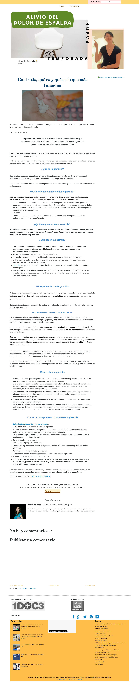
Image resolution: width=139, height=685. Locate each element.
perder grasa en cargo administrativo (106, 657)
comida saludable (100, 633)
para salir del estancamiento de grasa (106, 655)
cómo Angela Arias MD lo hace (104, 636)
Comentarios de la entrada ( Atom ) (26, 588)
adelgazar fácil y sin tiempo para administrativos (110, 624)
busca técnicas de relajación (36, 424)
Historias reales (99, 647)
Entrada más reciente (16, 585)
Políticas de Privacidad (75, 679)
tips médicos (99, 664)
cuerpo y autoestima (101, 638)
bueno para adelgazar (101, 628)
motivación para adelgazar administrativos (108, 650)
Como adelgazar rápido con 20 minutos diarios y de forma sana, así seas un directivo (32, 626)
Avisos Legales (61, 679)
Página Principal (54, 585)
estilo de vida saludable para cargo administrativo (110, 643)
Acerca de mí (74, 6)
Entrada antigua (90, 585)
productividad (99, 662)
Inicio (62, 6)
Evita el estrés (18, 424)
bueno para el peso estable (103, 631)
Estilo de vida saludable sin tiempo (105, 645)
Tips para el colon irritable (40, 476)
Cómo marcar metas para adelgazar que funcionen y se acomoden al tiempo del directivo (32, 636)
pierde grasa (99, 659)
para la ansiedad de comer (103, 652)
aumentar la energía (101, 626)
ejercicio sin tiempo (101, 640)
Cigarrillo (16, 265)
